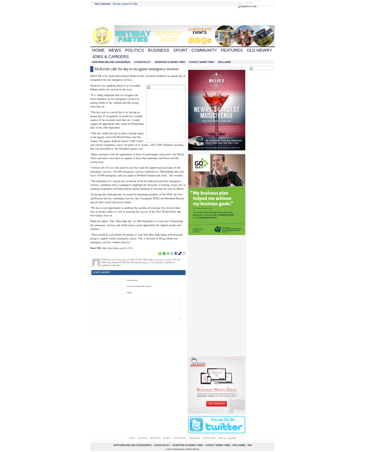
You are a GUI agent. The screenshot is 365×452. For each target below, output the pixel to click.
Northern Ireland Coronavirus (111, 62)
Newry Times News (119, 259)
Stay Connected (102, 3)
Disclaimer (224, 62)
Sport (180, 50)
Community (204, 50)
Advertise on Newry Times (170, 62)
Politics (134, 50)
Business (158, 50)
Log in (168, 449)
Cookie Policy (142, 62)
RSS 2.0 (145, 262)
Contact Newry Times (201, 62)
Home (98, 50)
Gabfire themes (192, 449)
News (115, 50)
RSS (250, 445)
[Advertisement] (111, 15)
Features (232, 50)
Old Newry (259, 50)
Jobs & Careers (110, 56)
